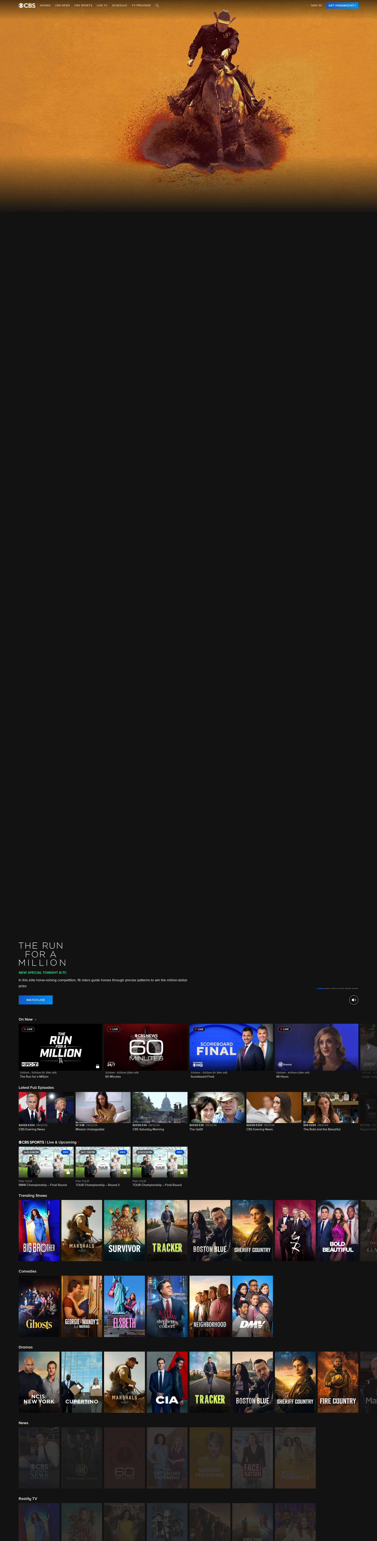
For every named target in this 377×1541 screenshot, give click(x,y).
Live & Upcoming (61, 1142)
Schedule (119, 5)
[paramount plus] (27, 5)
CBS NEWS (62, 5)
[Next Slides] (367, 1167)
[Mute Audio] (353, 999)
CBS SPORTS (83, 5)
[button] (60, 1053)
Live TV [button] (102, 5)
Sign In (316, 5)
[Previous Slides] (9, 1167)
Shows (45, 5)
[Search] (157, 5)
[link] (342, 5)
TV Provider (141, 5)
